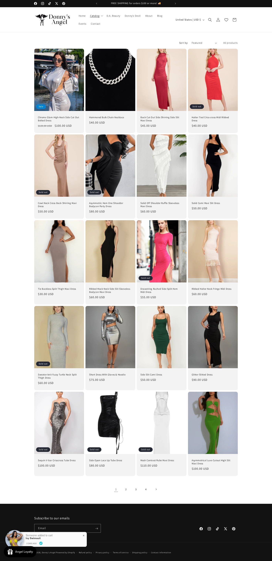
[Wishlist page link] (226, 20)
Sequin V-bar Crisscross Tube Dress (56, 460)
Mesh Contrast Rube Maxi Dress (157, 460)
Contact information (161, 552)
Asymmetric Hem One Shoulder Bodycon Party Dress (106, 205)
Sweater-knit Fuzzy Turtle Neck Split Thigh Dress (57, 376)
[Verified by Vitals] (41, 543)
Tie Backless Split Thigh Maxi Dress (57, 288)
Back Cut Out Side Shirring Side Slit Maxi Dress (159, 119)
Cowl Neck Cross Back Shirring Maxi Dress (57, 205)
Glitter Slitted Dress (202, 374)
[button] (96, 16)
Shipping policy (139, 552)
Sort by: (183, 42)
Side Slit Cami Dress (151, 374)
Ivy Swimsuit (33, 538)
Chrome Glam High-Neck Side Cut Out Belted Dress (58, 119)
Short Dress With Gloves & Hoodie (107, 374)
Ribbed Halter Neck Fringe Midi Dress (211, 288)
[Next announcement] (175, 3)
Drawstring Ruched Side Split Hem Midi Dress (159, 290)
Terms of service (120, 552)
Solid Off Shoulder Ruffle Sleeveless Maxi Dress (159, 205)
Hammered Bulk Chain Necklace (106, 117)
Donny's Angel (49, 552)
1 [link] (116, 489)
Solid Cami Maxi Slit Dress (206, 203)
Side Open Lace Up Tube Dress (105, 460)
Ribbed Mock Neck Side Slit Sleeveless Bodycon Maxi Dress (109, 290)
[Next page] (156, 489)
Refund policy (85, 552)
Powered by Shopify (65, 552)
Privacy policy (102, 552)
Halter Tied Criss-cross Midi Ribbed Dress (210, 119)
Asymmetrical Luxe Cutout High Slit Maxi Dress (211, 462)
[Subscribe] (97, 528)
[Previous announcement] (97, 3)
